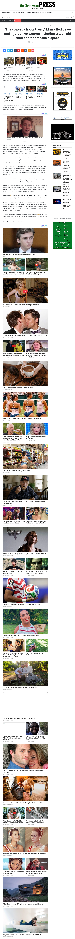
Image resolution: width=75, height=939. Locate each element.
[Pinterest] (18, 50)
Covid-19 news (35, 12)
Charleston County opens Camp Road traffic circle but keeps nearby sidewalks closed (67, 165)
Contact (49, 12)
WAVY (11, 195)
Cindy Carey (33, 42)
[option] (63, 132)
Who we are (43, 12)
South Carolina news (18, 12)
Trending (12, 25)
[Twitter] (8, 50)
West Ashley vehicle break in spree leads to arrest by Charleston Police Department (67, 191)
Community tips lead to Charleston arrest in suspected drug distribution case (67, 204)
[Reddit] (22, 50)
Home (8, 25)
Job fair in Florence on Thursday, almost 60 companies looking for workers (63, 136)
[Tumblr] (15, 50)
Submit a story (6, 17)
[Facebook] (4, 50)
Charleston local (6, 12)
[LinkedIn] (11, 50)
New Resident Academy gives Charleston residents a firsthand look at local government (67, 178)
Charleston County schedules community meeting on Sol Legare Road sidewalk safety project (44, 20)
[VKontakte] (25, 50)
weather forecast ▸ (62, 247)
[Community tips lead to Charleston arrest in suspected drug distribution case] (57, 201)
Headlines (28, 12)
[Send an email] (36, 42)
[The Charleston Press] (37, 5)
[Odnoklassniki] (29, 50)
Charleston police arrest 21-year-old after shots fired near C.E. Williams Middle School (67, 153)
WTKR (38, 214)
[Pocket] (32, 50)
